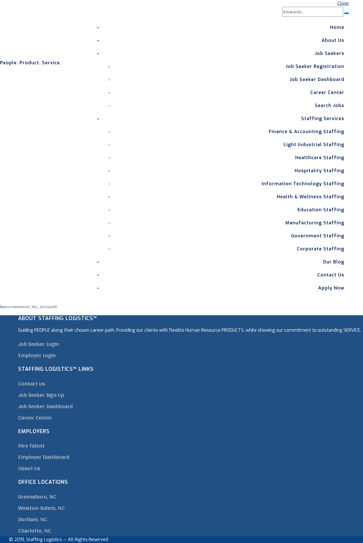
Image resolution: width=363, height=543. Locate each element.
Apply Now (331, 288)
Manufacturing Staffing (314, 223)
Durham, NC (32, 519)
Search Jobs (329, 105)
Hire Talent (31, 445)
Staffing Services (322, 119)
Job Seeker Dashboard (317, 79)
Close (343, 3)
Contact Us (330, 275)
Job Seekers (329, 53)
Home (337, 27)
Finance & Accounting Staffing (306, 132)
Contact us (31, 383)
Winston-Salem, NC (41, 508)
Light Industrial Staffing (314, 145)
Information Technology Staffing (303, 184)
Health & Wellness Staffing (310, 197)
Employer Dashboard (43, 457)
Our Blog (333, 262)
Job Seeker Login (38, 344)
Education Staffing (320, 210)
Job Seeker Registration (315, 66)
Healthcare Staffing (319, 158)
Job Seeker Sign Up (41, 395)
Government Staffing (317, 236)
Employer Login (37, 355)
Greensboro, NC (37, 496)
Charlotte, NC (34, 530)
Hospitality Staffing (319, 171)
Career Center (327, 92)
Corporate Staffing (320, 249)
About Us (333, 40)
